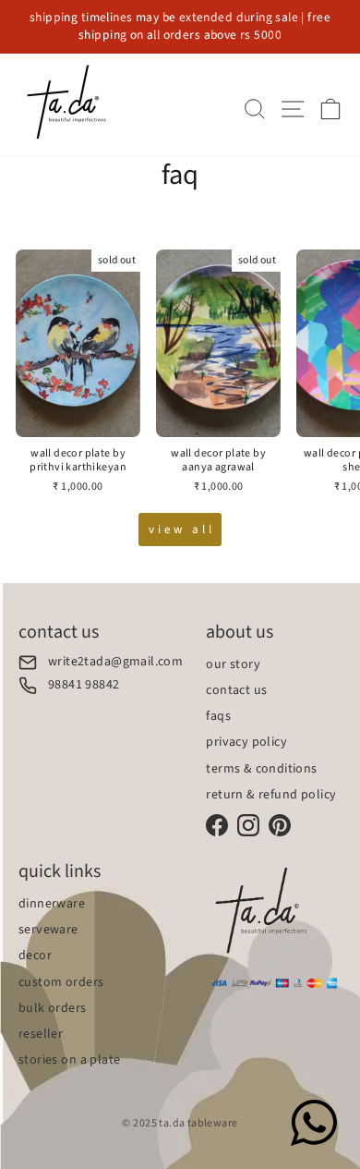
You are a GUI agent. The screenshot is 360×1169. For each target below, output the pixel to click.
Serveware (48, 929)
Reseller (40, 1034)
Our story (233, 664)
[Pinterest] (280, 825)
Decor (35, 955)
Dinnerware (51, 904)
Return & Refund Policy (271, 794)
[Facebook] (217, 825)
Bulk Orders (52, 1008)
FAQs (218, 716)
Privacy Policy (246, 742)
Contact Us (236, 690)
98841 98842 (84, 685)
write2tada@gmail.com (115, 662)
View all (181, 529)
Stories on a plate (69, 1060)
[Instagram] (248, 825)
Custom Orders (60, 982)
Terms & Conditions (261, 769)
